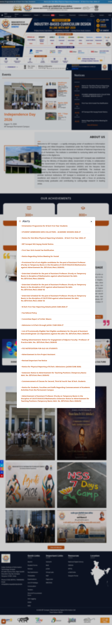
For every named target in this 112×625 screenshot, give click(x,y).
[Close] (91, 221)
